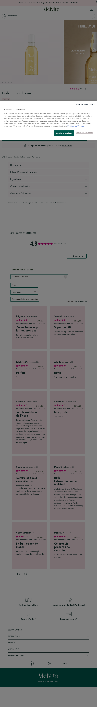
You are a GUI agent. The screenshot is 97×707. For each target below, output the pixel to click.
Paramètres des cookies (84, 133)
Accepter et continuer (64, 133)
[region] (48, 120)
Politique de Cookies (75, 126)
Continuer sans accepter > (85, 104)
